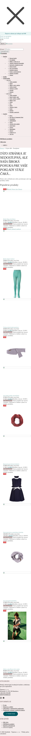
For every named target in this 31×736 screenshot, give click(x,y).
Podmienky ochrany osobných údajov (14, 710)
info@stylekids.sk (5, 694)
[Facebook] (3, 698)
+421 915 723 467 (5, 693)
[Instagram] (1, 698)
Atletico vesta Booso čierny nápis (11, 669)
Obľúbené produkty (6, 139)
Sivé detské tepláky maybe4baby (11, 395)
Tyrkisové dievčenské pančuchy (11, 327)
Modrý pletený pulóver (9, 258)
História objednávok (9, 726)
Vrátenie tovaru (11, 713)
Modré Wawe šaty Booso (9, 219)
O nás (5, 705)
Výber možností (7, 224)
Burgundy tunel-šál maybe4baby (11, 464)
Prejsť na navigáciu (5, 36)
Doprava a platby (8, 707)
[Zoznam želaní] (27, 2)
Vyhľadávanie (5, 51)
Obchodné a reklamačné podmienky (13, 708)
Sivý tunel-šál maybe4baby (10, 600)
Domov (2, 148)
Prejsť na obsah (4, 38)
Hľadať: (2, 49)
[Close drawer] (0, 41)
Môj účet (3, 142)
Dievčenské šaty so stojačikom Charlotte (13, 532)
